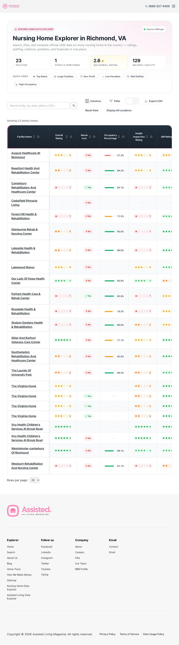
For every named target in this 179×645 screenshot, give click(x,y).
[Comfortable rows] (129, 101)
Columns (95, 101)
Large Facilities (65, 76)
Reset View (91, 110)
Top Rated (41, 76)
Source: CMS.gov (155, 29)
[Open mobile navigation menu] (173, 6)
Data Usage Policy (153, 634)
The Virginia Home (23, 386)
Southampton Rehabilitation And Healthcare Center (23, 356)
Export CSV (156, 101)
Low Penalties (112, 76)
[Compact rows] (135, 101)
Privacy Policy (107, 634)
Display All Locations (119, 110)
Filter (117, 101)
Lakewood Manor (23, 267)
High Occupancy (28, 84)
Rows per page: (17, 480)
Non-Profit (89, 76)
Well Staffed (137, 76)
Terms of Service (129, 634)
